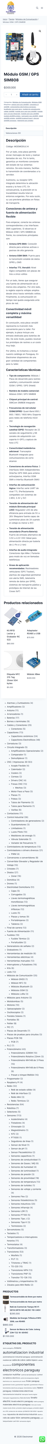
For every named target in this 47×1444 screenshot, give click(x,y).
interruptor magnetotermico (11, 1398)
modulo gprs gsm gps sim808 (26, 111)
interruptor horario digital (29, 1394)
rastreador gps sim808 (29, 116)
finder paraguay (32, 1381)
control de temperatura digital (29, 1378)
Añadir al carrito (30, 94)
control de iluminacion (28, 1375)
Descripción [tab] (11, 128)
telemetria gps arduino (25, 120)
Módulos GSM (37, 102)
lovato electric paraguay (22, 1401)
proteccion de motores (16, 1411)
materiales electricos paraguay (17, 1404)
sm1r (41, 1418)
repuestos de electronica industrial (22, 1414)
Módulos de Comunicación (22, 102)
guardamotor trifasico (36, 1384)
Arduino (17, 1348)
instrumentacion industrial (12, 1394)
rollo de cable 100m (11, 1418)
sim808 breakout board (24, 118)
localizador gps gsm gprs (13, 109)
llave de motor (25, 1398)
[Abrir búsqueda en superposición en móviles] (37, 8)
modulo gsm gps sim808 (30, 114)
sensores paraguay (30, 1417)
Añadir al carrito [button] (13, 649)
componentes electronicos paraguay (23, 107)
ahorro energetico (8, 1348)
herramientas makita (30, 1388)
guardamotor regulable (22, 1384)
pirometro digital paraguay (24, 1408)
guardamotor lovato (9, 1384)
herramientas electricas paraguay (13, 1388)
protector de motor (30, 1411)
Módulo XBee (33, 674)
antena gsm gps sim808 (20, 104)
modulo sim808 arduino (12, 116)
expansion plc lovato (19, 1381)
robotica (40, 1414)
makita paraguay (39, 1401)
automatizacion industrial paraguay (16, 1357)
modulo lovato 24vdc (9, 1408)
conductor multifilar (11, 1374)
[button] (40, 31)
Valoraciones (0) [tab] (13, 133)
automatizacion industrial (23, 1352)
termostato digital (25, 1421)
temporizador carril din (11, 1421)
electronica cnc (7, 1381)
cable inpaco (31, 1360)
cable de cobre (18, 1360)
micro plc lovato (36, 1405)
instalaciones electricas (22, 1391)
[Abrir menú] (42, 8)
